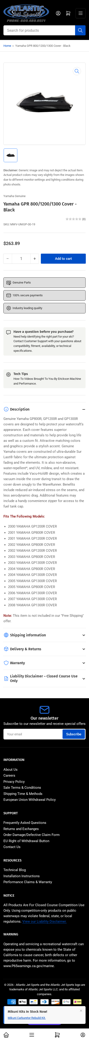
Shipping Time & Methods (22, 794)
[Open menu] (81, 13)
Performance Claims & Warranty (27, 882)
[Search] (80, 30)
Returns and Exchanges (21, 829)
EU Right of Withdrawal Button (26, 841)
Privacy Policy (14, 782)
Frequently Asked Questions (24, 823)
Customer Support (35, 341)
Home (7, 45)
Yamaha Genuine (14, 196)
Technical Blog (14, 870)
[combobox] (44, 30)
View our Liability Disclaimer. (44, 921)
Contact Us (12, 847)
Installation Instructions (21, 876)
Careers (9, 775)
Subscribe (73, 734)
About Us (10, 770)
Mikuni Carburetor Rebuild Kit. (27, 1020)
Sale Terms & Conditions (22, 788)
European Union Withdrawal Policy (29, 800)
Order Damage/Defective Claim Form (31, 835)
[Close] (81, 1012)
